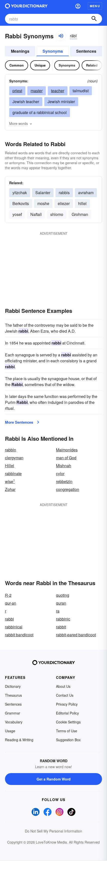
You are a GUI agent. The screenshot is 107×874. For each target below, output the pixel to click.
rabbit (61, 627)
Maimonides (67, 450)
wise (10, 481)
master (37, 90)
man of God (66, 457)
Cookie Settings (68, 721)
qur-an (10, 603)
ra (57, 611)
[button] (78, 6)
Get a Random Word (54, 779)
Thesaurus (13, 695)
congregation (67, 489)
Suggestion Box (68, 739)
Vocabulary (13, 721)
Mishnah (63, 465)
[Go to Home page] (26, 6)
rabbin (10, 450)
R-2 (8, 595)
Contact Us (64, 695)
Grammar (12, 713)
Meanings (20, 51)
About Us (63, 686)
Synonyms (53, 51)
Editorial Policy (67, 713)
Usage (10, 730)
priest (17, 90)
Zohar (10, 489)
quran (61, 603)
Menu (95, 6)
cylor (60, 473)
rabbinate (13, 473)
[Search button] (94, 18)
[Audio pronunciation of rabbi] (60, 36)
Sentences (86, 51)
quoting (62, 595)
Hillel (9, 465)
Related (92, 65)
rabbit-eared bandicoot (76, 635)
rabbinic (63, 619)
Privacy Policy (67, 704)
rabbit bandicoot (19, 635)
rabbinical (13, 627)
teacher (57, 90)
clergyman (14, 457)
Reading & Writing (19, 739)
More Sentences (19, 422)
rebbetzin (64, 481)
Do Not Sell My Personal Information (53, 830)
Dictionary (13, 686)
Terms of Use (66, 730)
